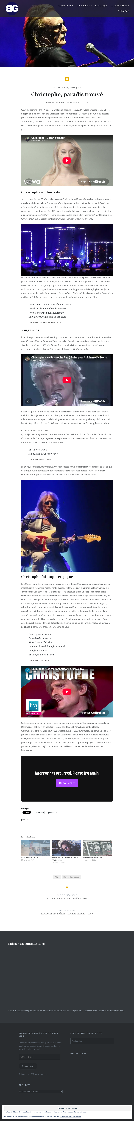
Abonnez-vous (28, 1066)
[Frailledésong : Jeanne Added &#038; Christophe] (66, 848)
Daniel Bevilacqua (71, 877)
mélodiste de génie (93, 619)
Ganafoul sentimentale (92, 857)
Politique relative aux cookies (70, 1117)
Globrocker (62, 102)
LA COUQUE (101, 6)
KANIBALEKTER (84, 6)
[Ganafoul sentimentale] (97, 848)
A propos (123, 11)
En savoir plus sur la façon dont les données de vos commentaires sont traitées (88, 1010)
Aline (57, 877)
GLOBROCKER (65, 6)
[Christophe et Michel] (35, 848)
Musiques (75, 87)
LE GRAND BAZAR (120, 6)
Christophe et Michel (29, 857)
